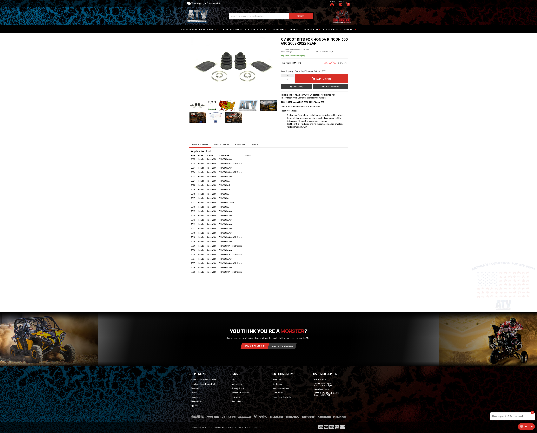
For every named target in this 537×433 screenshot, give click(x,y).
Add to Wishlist (332, 86)
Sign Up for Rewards (282, 346)
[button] (271, 16)
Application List (200, 144)
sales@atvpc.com (321, 389)
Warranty (240, 144)
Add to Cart (323, 78)
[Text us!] (526, 427)
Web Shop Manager (254, 427)
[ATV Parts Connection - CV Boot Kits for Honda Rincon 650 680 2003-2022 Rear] (233, 67)
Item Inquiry (298, 86)
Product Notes (221, 144)
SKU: (318, 52)
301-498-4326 (320, 380)
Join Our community (254, 346)
